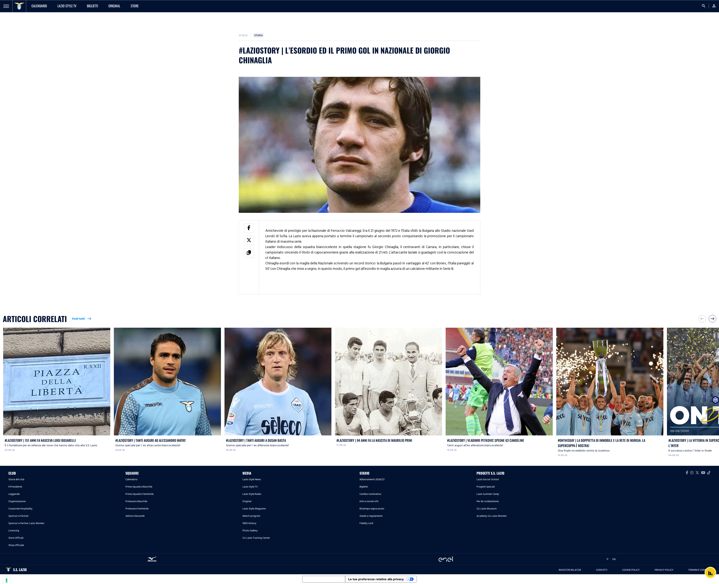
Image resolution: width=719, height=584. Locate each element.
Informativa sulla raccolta (323, 579)
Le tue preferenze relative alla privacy (376, 579)
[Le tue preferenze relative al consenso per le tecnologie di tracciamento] (6, 580)
